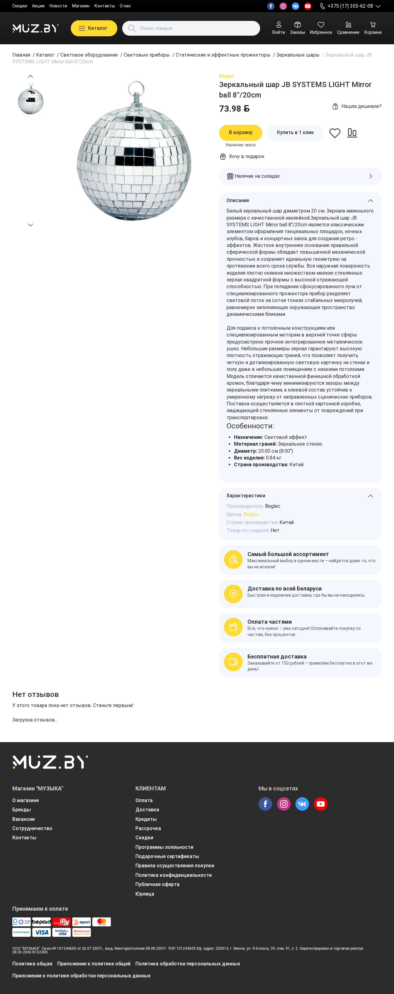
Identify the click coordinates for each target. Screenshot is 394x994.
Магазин (81, 5)
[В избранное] (335, 133)
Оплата (144, 800)
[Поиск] (132, 28)
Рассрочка (148, 828)
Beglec (226, 76)
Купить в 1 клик (295, 132)
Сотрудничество (32, 828)
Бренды (21, 810)
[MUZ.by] (35, 28)
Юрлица (144, 894)
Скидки (19, 5)
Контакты (104, 5)
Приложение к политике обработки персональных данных (81, 976)
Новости (58, 5)
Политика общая (32, 964)
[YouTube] (308, 6)
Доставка (147, 810)
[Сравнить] (352, 133)
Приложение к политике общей (94, 964)
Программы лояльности (164, 847)
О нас (125, 5)
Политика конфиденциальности (173, 875)
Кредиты (146, 819)
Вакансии (23, 819)
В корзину (240, 132)
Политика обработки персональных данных (187, 964)
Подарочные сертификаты (167, 856)
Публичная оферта (157, 884)
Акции (38, 5)
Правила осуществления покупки (174, 866)
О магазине (25, 800)
